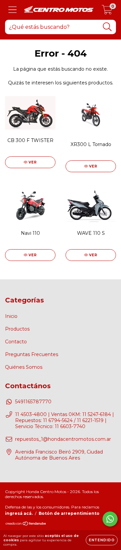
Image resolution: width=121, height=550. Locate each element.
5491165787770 (33, 402)
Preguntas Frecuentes (31, 354)
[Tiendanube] (26, 524)
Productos (17, 329)
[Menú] (12, 10)
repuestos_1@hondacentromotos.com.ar (63, 439)
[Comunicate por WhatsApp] (110, 519)
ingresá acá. (19, 513)
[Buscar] (107, 27)
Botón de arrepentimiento (69, 513)
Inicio (11, 316)
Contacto (16, 342)
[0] (107, 12)
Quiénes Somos (23, 367)
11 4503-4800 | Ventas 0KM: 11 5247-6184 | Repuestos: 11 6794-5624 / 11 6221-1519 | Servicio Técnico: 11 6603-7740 (64, 420)
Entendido (102, 540)
